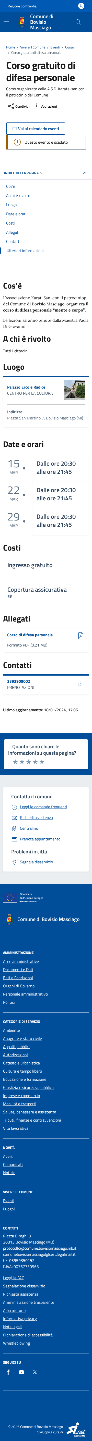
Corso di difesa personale (30, 635)
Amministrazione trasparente (28, 1302)
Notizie (9, 1173)
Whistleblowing (16, 1343)
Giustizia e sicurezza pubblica (28, 1087)
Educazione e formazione (24, 1079)
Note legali (12, 1327)
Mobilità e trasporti (19, 1104)
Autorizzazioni (15, 1055)
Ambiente (11, 1030)
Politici (9, 1002)
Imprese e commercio (21, 1095)
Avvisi (8, 1156)
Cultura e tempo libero (22, 1071)
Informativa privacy (20, 1318)
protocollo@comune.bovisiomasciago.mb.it (39, 1248)
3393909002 (18, 681)
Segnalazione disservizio (24, 1286)
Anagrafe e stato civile (22, 1038)
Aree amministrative (21, 961)
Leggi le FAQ (14, 1278)
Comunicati (13, 1164)
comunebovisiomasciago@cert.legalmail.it (39, 1254)
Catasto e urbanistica (21, 1063)
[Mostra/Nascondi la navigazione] (6, 21)
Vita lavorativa (15, 1128)
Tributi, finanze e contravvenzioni (32, 1120)
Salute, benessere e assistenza (29, 1112)
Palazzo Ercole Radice (26, 387)
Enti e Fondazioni (18, 978)
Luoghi (9, 1209)
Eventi (8, 1201)
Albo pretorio (14, 1310)
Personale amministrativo (25, 994)
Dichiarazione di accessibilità (28, 1335)
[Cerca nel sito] (78, 22)
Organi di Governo (18, 986)
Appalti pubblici (16, 1047)
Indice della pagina (21, 173)
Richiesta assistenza (20, 1294)
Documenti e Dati (18, 969)
